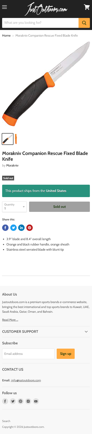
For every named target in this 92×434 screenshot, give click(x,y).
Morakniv (12, 165)
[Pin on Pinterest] (29, 227)
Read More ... (10, 320)
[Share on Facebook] (5, 227)
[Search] (84, 23)
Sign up (65, 354)
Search (6, 421)
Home (6, 35)
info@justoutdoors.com (26, 380)
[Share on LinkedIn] (21, 227)
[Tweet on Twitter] (13, 227)
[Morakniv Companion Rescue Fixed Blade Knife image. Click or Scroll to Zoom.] (46, 86)
